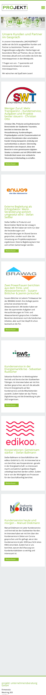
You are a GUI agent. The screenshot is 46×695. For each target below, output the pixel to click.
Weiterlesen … (12, 164)
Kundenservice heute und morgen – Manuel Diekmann (22, 521)
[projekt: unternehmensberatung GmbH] (14, 7)
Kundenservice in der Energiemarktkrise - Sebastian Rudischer (22, 368)
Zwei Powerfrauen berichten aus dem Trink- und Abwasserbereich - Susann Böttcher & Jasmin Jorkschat (22, 289)
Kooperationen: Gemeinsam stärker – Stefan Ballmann (21, 451)
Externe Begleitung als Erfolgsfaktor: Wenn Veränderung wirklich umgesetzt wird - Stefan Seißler (18, 212)
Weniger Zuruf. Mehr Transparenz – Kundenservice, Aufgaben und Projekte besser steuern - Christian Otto (22, 113)
